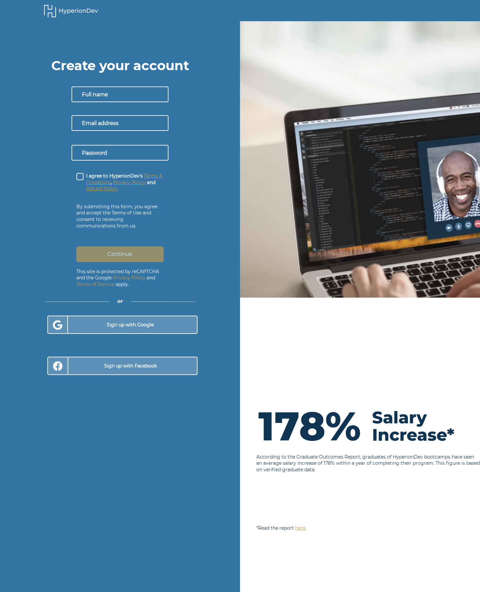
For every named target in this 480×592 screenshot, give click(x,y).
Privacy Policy (129, 278)
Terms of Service (95, 284)
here (300, 528)
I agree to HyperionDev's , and (124, 182)
